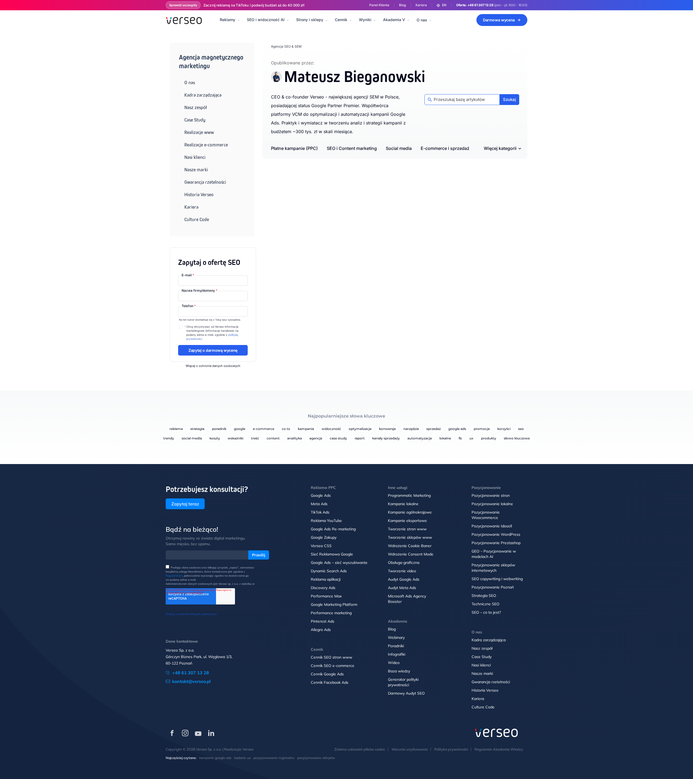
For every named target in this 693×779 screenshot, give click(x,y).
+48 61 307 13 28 (480, 5)
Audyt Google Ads (403, 579)
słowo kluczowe (517, 438)
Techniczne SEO (485, 603)
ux (471, 438)
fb (460, 438)
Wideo (394, 662)
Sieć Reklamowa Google (332, 554)
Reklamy (227, 19)
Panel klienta (379, 5)
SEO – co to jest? (486, 612)
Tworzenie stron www (407, 529)
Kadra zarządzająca (202, 95)
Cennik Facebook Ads (329, 682)
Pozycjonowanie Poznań (493, 587)
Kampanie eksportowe (407, 520)
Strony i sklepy (309, 19)
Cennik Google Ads (327, 674)
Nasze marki (196, 169)
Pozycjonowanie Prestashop (496, 542)
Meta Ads (319, 503)
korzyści (504, 429)
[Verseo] (184, 20)
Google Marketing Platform (334, 604)
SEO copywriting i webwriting (497, 578)
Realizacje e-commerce (206, 144)
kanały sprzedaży (386, 438)
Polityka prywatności (451, 749)
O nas (422, 20)
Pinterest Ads (322, 621)
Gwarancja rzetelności (205, 182)
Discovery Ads (323, 587)
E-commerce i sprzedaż (445, 148)
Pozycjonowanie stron (491, 495)
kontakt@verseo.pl (191, 681)
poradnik (219, 429)
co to (286, 429)
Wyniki (365, 19)
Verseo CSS (321, 545)
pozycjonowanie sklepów (316, 758)
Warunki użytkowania (409, 749)
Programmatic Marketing (409, 495)
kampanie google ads (215, 758)
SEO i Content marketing (352, 148)
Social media (399, 148)
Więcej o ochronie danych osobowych (213, 366)
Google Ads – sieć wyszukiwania (339, 562)
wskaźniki (235, 438)
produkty (488, 438)
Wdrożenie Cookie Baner (410, 545)
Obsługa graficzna (403, 562)
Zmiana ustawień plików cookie (359, 749)
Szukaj (509, 99)
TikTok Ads (320, 512)
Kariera (421, 5)
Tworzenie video (402, 570)
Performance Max (326, 596)
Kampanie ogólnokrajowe (410, 512)
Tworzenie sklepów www (410, 537)
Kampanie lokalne (403, 503)
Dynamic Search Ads (329, 570)
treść (255, 438)
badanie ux (242, 758)
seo (521, 429)
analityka (294, 438)
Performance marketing (331, 612)
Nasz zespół (195, 107)
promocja (482, 429)
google (239, 429)
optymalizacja (360, 429)
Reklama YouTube (326, 520)
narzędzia (411, 429)
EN (444, 5)
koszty (215, 438)
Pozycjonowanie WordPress (496, 534)
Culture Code (196, 219)
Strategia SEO (484, 595)
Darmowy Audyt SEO (406, 693)
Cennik (341, 19)
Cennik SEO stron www (331, 657)
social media (192, 438)
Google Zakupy (323, 537)
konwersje (387, 429)
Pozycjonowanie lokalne (492, 503)
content (273, 438)
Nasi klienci (194, 157)
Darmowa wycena (499, 20)
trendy (168, 438)
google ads (457, 429)
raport (360, 438)
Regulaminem (174, 575)
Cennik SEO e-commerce (332, 665)
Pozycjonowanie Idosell (492, 526)
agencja (315, 438)
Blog (402, 5)
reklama (176, 429)
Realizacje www (199, 132)
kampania (306, 429)
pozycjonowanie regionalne (274, 758)
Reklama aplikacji (326, 579)
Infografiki (396, 654)
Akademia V (394, 19)
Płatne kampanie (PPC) (294, 148)
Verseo (248, 749)
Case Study (194, 120)
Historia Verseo (199, 194)
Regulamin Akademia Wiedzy (499, 749)
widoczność (331, 429)
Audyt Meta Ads (402, 587)
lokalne (445, 438)
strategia (197, 429)
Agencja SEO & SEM (286, 46)
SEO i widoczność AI (266, 19)
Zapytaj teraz (185, 504)
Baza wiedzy (399, 671)
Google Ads (321, 495)
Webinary (396, 637)
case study (338, 438)
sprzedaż (433, 429)
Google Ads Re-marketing (333, 529)
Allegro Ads (321, 629)
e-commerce (263, 429)
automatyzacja (419, 438)
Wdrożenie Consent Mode (410, 554)
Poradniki (396, 645)
